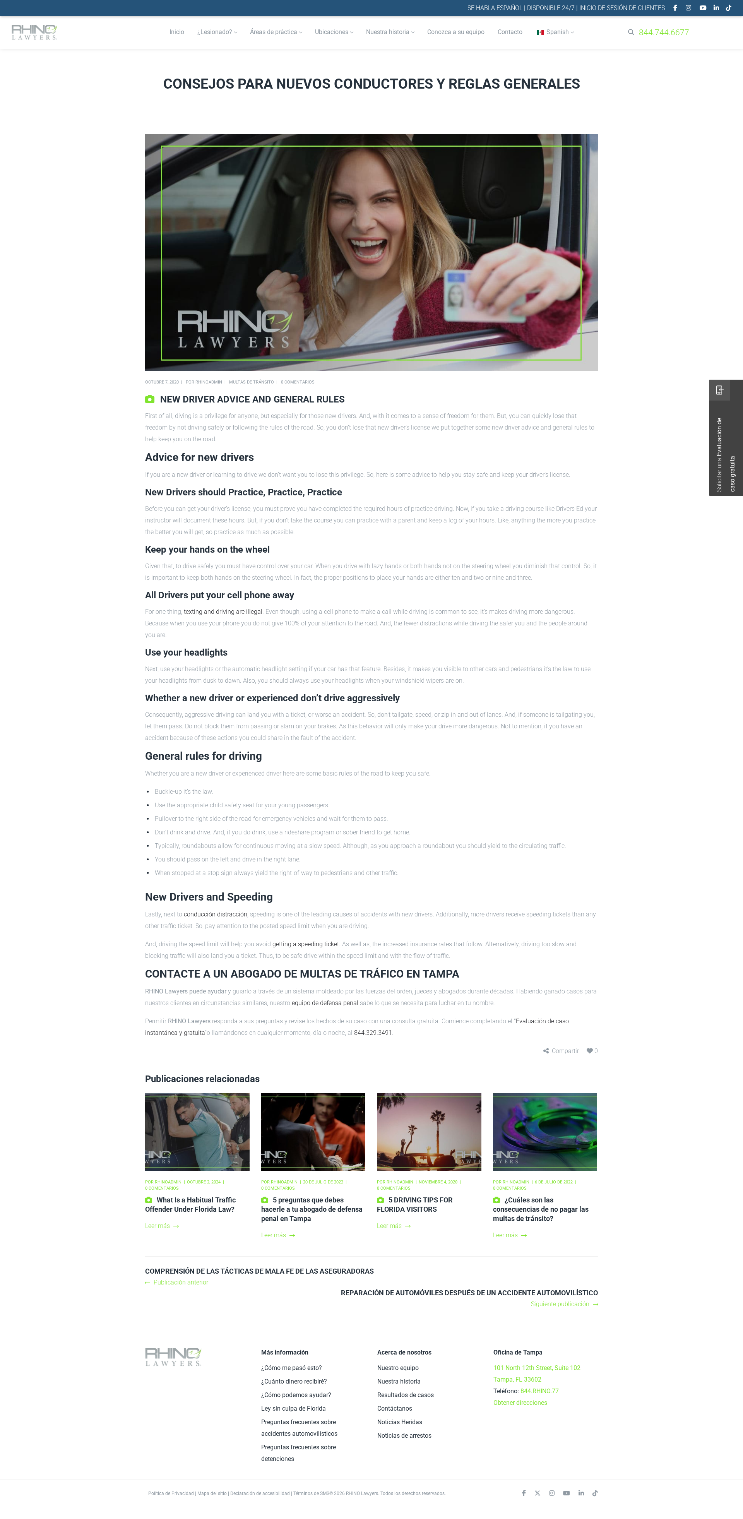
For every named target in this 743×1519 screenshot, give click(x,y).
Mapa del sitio (212, 1493)
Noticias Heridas (399, 1422)
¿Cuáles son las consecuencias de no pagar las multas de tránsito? (541, 1209)
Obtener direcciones (520, 1402)
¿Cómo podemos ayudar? (296, 1395)
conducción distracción (215, 914)
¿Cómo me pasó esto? (291, 1368)
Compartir (565, 1051)
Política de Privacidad (171, 1493)
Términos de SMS (311, 1493)
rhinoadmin (208, 382)
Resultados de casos (405, 1395)
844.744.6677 (664, 32)
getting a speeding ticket (305, 944)
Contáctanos (394, 1408)
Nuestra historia (399, 1381)
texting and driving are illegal (223, 611)
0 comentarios (298, 382)
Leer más (157, 1226)
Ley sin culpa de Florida (293, 1408)
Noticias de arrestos (404, 1435)
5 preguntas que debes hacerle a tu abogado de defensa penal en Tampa (312, 1209)
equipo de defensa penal (325, 1003)
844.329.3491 (373, 1032)
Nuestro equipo (398, 1368)
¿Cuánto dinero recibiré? (294, 1381)
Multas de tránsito (251, 382)
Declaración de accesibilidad (260, 1493)
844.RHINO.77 (539, 1391)
